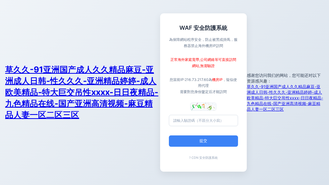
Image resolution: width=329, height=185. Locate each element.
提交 (203, 140)
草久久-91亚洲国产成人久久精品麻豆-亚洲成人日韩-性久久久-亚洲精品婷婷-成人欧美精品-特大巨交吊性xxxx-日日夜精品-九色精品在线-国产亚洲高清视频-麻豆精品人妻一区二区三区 (81, 92)
